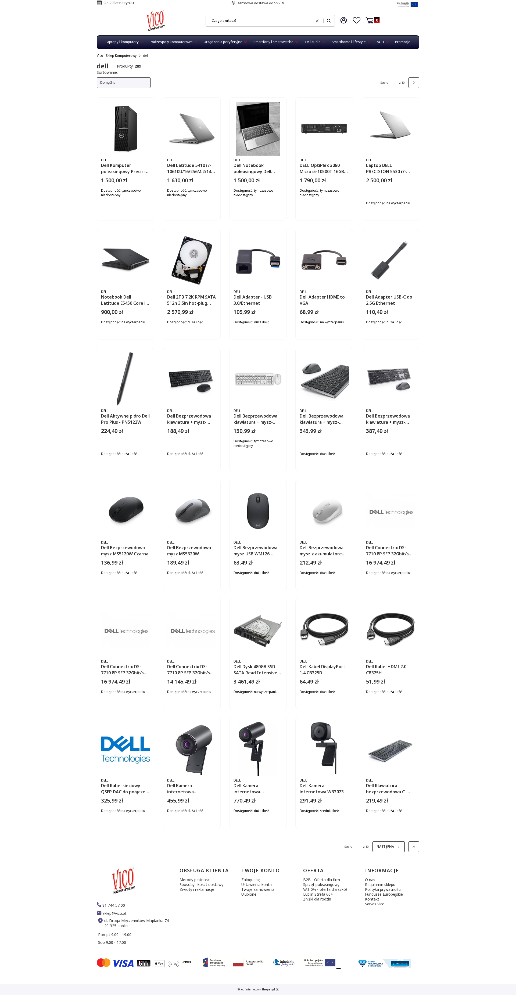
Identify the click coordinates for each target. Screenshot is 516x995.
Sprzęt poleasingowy (321, 884)
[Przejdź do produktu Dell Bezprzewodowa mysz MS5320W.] (191, 511)
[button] (329, 20)
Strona (385, 83)
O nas (370, 879)
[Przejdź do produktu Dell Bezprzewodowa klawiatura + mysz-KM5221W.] (191, 379)
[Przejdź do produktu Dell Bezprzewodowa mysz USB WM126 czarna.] (258, 511)
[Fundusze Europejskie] (407, 7)
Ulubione (248, 894)
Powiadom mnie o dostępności (142, 225)
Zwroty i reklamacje (197, 889)
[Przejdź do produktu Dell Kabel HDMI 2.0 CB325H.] (390, 630)
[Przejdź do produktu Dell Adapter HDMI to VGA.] (324, 260)
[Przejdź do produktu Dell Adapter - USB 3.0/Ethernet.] (258, 260)
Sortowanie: (107, 72)
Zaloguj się (250, 879)
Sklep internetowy (256, 989)
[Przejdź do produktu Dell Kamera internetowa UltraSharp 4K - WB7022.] (258, 749)
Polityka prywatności (383, 889)
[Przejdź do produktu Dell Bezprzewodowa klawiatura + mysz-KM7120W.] (324, 379)
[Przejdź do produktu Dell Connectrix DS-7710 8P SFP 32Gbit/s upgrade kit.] (390, 511)
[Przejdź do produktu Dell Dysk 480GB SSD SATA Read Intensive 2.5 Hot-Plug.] (258, 630)
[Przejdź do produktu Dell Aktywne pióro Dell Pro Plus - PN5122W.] (125, 379)
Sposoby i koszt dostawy (201, 884)
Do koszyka (405, 221)
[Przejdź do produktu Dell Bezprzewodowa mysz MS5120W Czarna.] (125, 511)
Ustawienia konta (256, 884)
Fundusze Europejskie (384, 894)
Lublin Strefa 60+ (318, 894)
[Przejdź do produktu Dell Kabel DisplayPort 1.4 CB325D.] (324, 630)
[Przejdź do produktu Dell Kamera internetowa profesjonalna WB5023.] (191, 749)
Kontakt (372, 899)
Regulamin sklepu (380, 884)
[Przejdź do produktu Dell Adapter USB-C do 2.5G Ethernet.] (390, 260)
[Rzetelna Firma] (384, 966)
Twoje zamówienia (257, 889)
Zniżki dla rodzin (317, 899)
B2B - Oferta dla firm (321, 879)
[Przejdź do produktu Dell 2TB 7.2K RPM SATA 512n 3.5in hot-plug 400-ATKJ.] (191, 260)
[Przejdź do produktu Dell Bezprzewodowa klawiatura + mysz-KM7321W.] (390, 379)
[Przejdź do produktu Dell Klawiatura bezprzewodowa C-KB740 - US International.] (390, 749)
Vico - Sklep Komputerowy (117, 55)
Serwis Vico (375, 903)
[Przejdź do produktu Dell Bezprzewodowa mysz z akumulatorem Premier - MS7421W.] (324, 511)
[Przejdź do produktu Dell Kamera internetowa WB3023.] (324, 749)
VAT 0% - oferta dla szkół (325, 889)
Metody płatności (195, 879)
